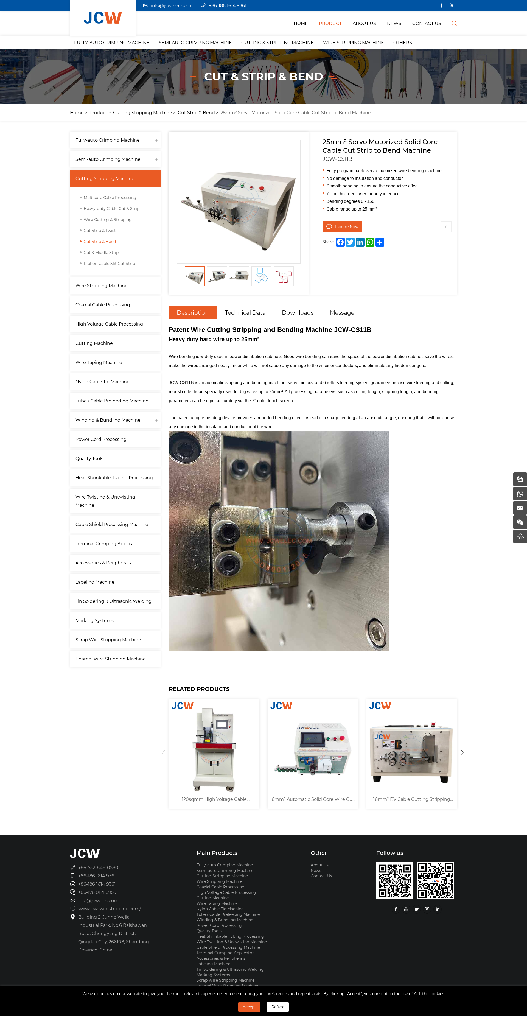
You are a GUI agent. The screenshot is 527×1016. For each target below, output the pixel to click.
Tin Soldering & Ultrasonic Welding (113, 601)
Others (402, 42)
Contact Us (321, 875)
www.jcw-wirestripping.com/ (109, 908)
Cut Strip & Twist (100, 230)
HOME (301, 23)
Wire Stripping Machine (353, 42)
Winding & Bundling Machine (108, 420)
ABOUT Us (364, 23)
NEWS (394, 23)
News (316, 870)
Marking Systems (94, 620)
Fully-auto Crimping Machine (112, 42)
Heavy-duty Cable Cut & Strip (111, 208)
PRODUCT (330, 23)
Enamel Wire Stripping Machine (110, 659)
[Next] (462, 752)
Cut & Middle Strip (101, 252)
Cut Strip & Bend (196, 112)
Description (193, 312)
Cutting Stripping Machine (142, 112)
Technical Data (245, 312)
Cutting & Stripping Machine (277, 42)
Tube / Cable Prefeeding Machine (111, 401)
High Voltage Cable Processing (109, 324)
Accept (249, 1006)
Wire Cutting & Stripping (108, 219)
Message (342, 312)
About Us (320, 864)
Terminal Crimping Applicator (107, 543)
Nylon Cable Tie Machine (102, 381)
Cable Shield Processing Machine (111, 524)
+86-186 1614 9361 (227, 5)
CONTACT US (426, 23)
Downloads (298, 312)
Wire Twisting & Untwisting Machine (105, 501)
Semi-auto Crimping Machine (195, 42)
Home (77, 112)
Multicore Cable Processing (110, 197)
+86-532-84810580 (98, 867)
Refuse (277, 1006)
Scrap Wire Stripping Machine (108, 639)
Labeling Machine (94, 582)
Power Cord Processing (101, 439)
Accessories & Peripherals (103, 563)
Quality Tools (89, 458)
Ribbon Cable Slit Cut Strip (109, 263)
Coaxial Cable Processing (102, 304)
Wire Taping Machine (98, 362)
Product (98, 112)
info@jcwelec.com (171, 5)
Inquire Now (346, 226)
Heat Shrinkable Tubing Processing (114, 477)
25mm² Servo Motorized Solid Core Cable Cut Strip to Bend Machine (296, 112)
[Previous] (163, 752)
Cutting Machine (94, 343)
